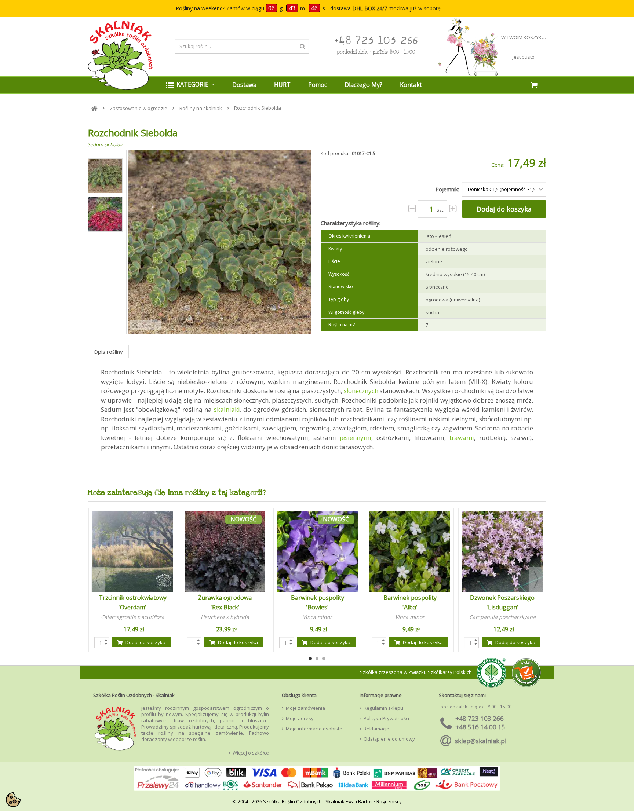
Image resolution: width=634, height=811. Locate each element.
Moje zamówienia (305, 708)
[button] (190, 85)
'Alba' (410, 607)
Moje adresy (300, 718)
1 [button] (310, 658)
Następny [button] (302, 242)
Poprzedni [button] (136, 242)
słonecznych (361, 390)
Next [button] (536, 579)
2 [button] (317, 658)
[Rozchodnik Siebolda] (105, 176)
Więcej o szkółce (251, 753)
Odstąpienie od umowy (389, 739)
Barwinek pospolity (317, 598)
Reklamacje (376, 729)
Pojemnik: (448, 189)
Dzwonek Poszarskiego (502, 598)
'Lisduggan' (502, 607)
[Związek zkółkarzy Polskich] (489, 672)
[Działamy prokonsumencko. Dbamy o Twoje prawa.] (526, 671)
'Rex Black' (225, 607)
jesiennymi (355, 437)
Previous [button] (98, 579)
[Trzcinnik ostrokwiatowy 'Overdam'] (132, 551)
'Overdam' (132, 607)
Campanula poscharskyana (502, 616)
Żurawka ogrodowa (225, 598)
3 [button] (323, 658)
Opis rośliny (108, 351)
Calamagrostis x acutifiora (132, 616)
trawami (461, 437)
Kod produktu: (336, 153)
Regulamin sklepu (383, 708)
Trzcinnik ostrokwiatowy (133, 598)
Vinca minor (317, 616)
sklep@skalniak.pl (481, 741)
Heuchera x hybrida (225, 616)
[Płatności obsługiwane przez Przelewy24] (317, 780)
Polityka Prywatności (386, 718)
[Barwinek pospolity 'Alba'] (409, 551)
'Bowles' (317, 607)
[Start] (94, 108)
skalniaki (227, 409)
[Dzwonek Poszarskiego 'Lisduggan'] (502, 551)
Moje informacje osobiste (314, 729)
